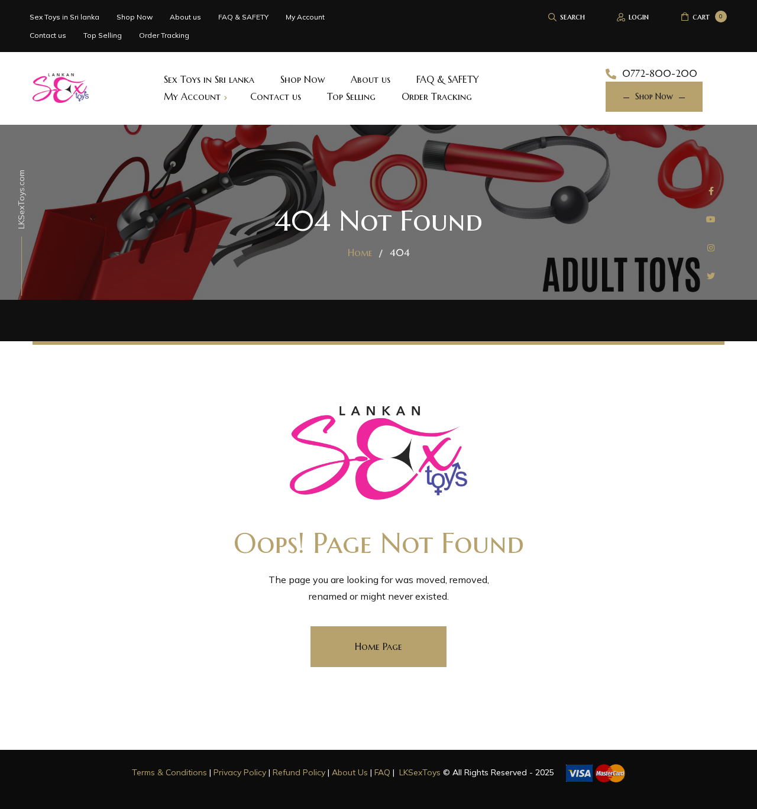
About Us (350, 772)
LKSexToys (420, 772)
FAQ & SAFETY (243, 16)
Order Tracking (164, 35)
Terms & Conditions (169, 772)
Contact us (48, 35)
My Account (305, 16)
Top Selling (102, 35)
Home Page (378, 646)
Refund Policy (299, 772)
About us (185, 16)
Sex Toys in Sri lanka (64, 16)
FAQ (382, 772)
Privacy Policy (239, 772)
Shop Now (135, 16)
